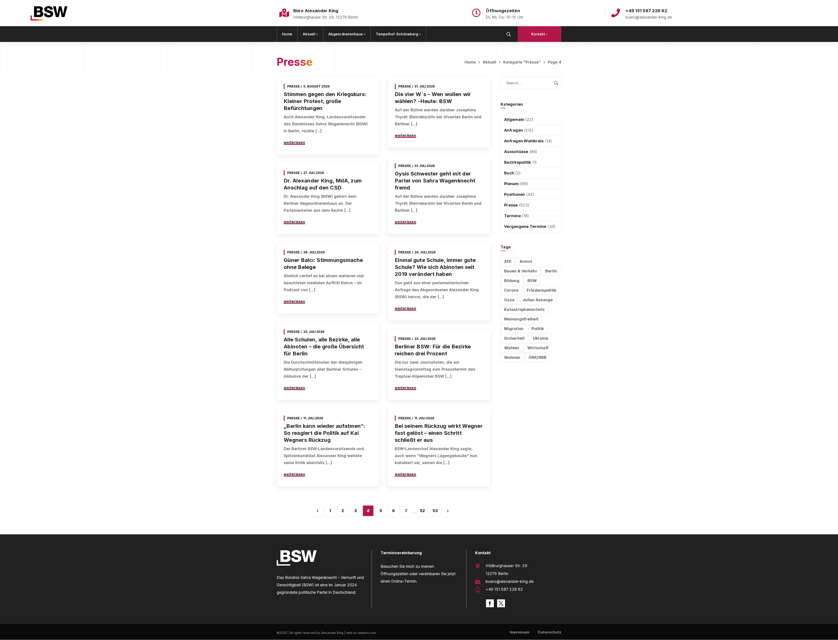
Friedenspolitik (541, 290)
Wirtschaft (538, 348)
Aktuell (489, 62)
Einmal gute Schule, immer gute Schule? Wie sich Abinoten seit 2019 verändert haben (435, 267)
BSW (532, 280)
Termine (512, 215)
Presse (293, 86)
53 (435, 510)
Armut (526, 261)
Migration (514, 328)
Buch (509, 173)
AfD (508, 261)
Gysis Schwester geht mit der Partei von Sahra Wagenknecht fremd (435, 180)
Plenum (511, 183)
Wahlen (511, 348)
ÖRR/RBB (538, 357)
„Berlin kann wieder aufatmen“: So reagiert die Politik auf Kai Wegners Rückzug (324, 433)
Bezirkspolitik (517, 162)
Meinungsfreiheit (521, 319)
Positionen (514, 194)
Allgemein (514, 119)
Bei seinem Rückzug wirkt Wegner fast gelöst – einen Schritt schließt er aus (439, 433)
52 (422, 510)
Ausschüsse (516, 151)
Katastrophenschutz (524, 309)
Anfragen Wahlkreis (524, 141)
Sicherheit (514, 338)
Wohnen (512, 357)
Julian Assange (537, 300)
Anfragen (513, 130)
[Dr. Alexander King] (49, 13)
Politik (538, 328)
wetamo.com (367, 633)
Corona (511, 290)
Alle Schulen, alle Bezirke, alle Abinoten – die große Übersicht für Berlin (324, 346)
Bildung (511, 280)
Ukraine (540, 338)
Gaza (509, 300)
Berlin (551, 271)
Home (470, 62)
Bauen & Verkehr (520, 271)
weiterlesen (294, 142)
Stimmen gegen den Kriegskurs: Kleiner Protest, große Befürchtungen (325, 101)
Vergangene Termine (525, 226)
